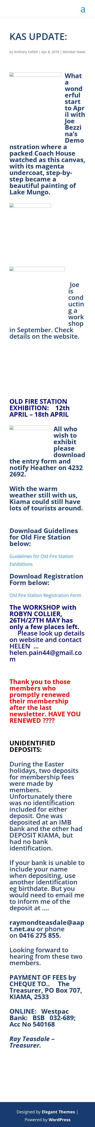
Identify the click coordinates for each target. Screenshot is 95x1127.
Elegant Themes (58, 1112)
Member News (74, 52)
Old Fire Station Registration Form (45, 595)
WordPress (60, 1119)
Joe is (73, 287)
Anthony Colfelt (26, 52)
